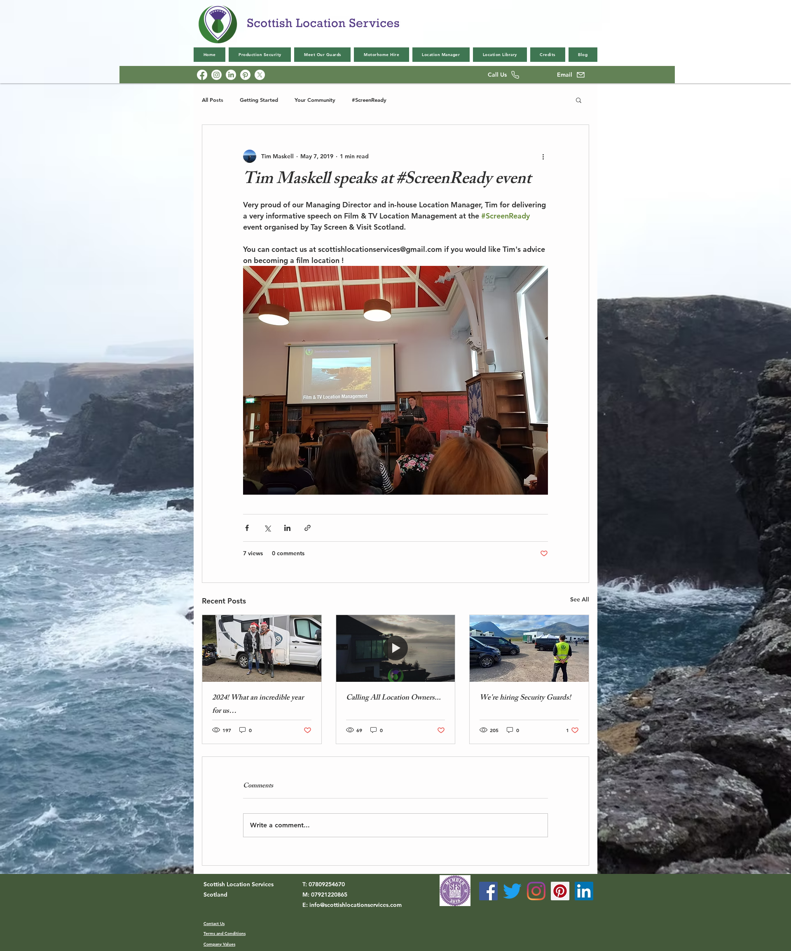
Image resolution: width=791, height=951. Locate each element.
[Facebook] (202, 75)
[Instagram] (216, 75)
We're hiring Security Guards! (525, 698)
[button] (579, 99)
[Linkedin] (231, 75)
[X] (260, 75)
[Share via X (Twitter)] (267, 528)
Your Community (315, 99)
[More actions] (543, 156)
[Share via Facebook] (247, 528)
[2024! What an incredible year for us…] (261, 648)
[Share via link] (307, 528)
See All (579, 599)
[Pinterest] (245, 75)
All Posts (212, 99)
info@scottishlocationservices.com (355, 905)
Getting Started (259, 99)
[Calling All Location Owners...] (395, 648)
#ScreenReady (369, 99)
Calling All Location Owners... (393, 698)
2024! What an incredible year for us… (258, 705)
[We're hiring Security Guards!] (529, 648)
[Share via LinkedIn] (287, 528)
